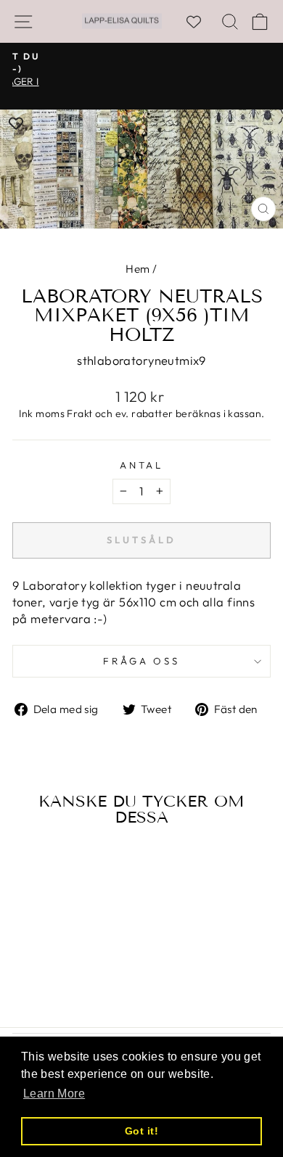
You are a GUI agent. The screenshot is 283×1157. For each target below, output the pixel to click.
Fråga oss (142, 661)
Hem (137, 269)
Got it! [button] (141, 1131)
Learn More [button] (54, 1093)
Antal (142, 465)
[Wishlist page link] (201, 22)
